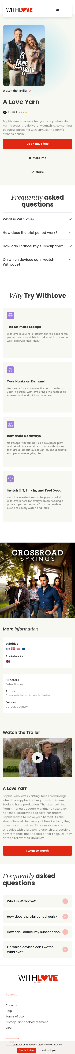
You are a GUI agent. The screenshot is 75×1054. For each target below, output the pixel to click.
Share (39, 172)
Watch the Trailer (15, 91)
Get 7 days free (38, 144)
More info (39, 158)
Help (9, 1011)
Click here (56, 1044)
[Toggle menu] (67, 9)
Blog (9, 1028)
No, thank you (49, 1050)
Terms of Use (15, 1016)
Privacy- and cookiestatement (27, 1022)
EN (57, 10)
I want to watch (37, 851)
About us (12, 1005)
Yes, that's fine (26, 1050)
